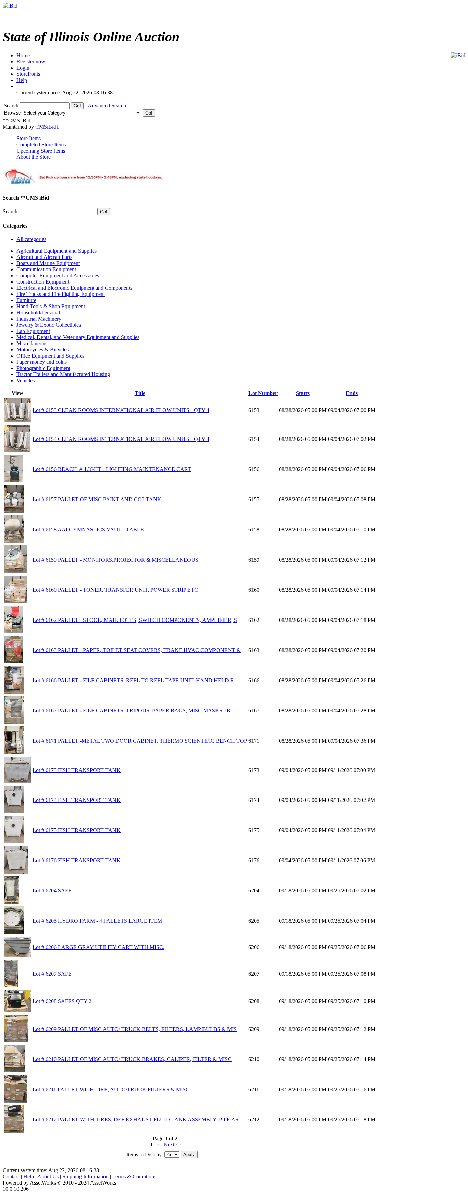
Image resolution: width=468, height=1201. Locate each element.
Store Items (28, 138)
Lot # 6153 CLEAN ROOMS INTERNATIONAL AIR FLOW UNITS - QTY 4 (121, 410)
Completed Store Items (41, 144)
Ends (352, 393)
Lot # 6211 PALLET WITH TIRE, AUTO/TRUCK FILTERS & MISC (111, 1089)
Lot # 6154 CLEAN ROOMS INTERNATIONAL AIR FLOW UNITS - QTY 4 (121, 439)
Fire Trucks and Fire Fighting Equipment (60, 294)
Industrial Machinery (38, 319)
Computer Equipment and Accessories (57, 275)
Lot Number (263, 393)
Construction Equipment (42, 282)
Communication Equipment (46, 269)
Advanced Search (107, 105)
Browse (13, 113)
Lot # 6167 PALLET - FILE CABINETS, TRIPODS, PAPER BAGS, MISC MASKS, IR (132, 710)
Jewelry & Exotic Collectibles (48, 325)
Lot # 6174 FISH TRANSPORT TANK (77, 800)
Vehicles (25, 380)
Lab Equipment (33, 331)
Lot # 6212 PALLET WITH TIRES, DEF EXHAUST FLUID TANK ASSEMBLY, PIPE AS (135, 1119)
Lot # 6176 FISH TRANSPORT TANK (77, 860)
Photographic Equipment (43, 368)
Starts (303, 393)
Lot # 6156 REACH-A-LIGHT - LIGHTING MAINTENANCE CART (112, 469)
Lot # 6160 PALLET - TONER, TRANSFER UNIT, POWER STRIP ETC (115, 590)
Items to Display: (144, 1154)
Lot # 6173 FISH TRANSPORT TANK (77, 770)
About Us (48, 1176)
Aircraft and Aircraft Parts (44, 257)
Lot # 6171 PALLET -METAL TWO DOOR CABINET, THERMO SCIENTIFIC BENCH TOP (140, 741)
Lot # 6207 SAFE (52, 974)
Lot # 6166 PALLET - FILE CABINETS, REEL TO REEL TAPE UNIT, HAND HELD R (133, 680)
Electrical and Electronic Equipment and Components (74, 288)
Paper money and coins (41, 362)
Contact (12, 1176)
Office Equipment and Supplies (50, 356)
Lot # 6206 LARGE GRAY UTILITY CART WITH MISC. (98, 947)
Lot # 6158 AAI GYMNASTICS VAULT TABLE (88, 529)
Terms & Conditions (134, 1176)
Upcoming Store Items (40, 151)
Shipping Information (85, 1176)
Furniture (26, 300)
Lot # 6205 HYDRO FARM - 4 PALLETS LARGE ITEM (97, 921)
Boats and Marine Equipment (48, 263)
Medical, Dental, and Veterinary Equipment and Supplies (77, 337)
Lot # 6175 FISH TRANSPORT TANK (77, 830)
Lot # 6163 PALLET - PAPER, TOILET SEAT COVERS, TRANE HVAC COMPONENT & (137, 650)
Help (28, 1176)
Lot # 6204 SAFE (52, 890)
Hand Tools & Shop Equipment (50, 306)
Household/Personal (38, 312)
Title (140, 393)
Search (12, 105)
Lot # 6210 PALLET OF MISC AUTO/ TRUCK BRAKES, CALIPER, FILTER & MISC (132, 1059)
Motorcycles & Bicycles (42, 349)
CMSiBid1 (47, 127)
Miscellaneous (31, 343)
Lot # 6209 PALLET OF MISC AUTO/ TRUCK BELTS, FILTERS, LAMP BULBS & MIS (135, 1029)
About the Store (33, 157)
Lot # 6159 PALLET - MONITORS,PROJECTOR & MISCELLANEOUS (115, 560)
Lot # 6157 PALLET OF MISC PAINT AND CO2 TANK (97, 499)
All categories (31, 239)
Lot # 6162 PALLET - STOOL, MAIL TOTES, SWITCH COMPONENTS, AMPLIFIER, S (135, 620)
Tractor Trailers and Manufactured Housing (63, 374)
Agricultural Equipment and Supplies (56, 251)
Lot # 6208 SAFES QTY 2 (62, 1001)
